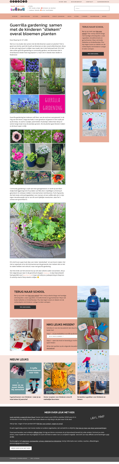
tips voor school (93, 54)
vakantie (45, 16)
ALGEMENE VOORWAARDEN (18, 458)
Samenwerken (103, 1)
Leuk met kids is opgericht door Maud (22, 417)
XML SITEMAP (35, 458)
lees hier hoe (27, 275)
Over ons (63, 1)
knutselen (25, 16)
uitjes (35, 16)
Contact (89, 1)
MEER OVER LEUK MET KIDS (20, 448)
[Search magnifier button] (108, 7)
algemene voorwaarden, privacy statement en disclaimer (41, 441)
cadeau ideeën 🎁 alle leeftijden (41, 10)
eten (77, 16)
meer (104, 16)
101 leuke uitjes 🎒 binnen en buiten (42, 8)
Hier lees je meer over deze (85, 428)
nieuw (15, 16)
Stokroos (47, 273)
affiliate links (38, 432)
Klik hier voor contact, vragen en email (50, 424)
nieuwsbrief (76, 1)
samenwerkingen (100, 428)
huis (70, 16)
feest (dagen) (59, 16)
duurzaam (95, 16)
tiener (84, 16)
